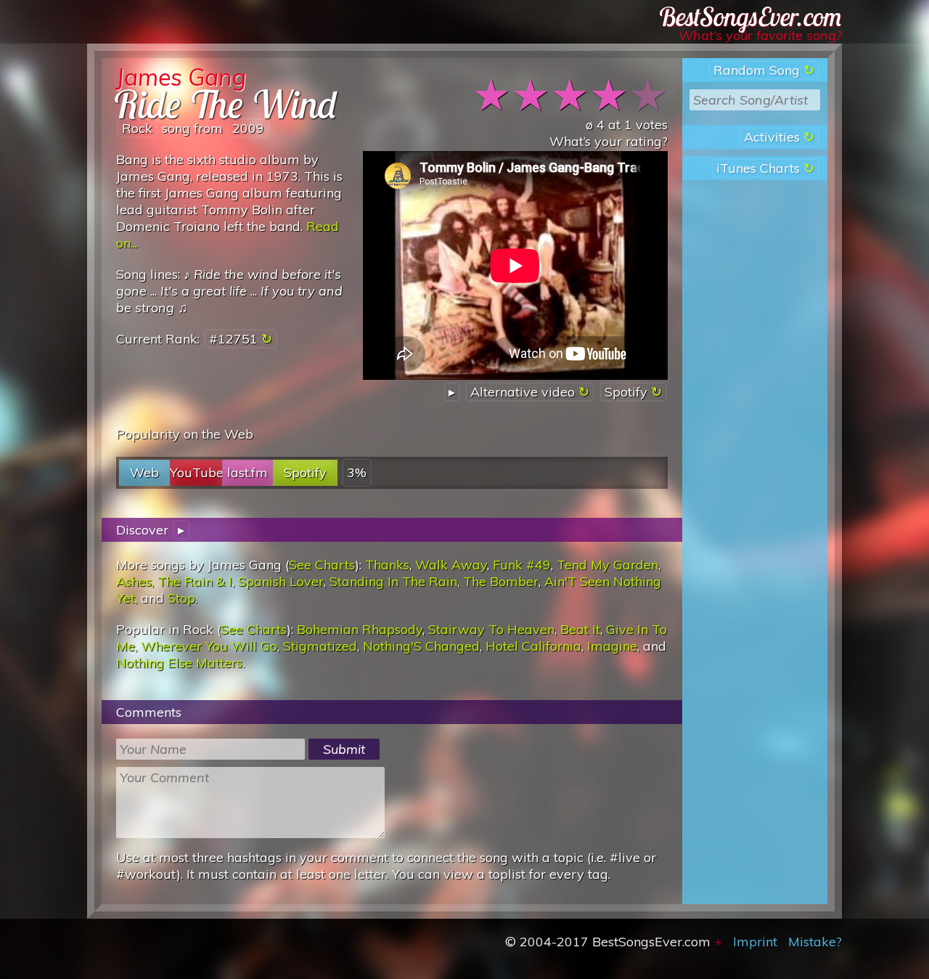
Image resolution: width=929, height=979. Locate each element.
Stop (181, 598)
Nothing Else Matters (179, 662)
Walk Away (451, 564)
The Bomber (501, 581)
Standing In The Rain (393, 581)
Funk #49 (522, 564)
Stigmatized (320, 646)
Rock (137, 128)
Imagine (612, 646)
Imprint (755, 941)
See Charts (322, 564)
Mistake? (815, 941)
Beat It (580, 629)
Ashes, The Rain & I (174, 581)
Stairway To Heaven (491, 629)
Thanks (387, 564)
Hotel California (533, 646)
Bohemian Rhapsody (359, 629)
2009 (248, 128)
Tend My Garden (607, 564)
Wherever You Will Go (209, 646)
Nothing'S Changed (421, 646)
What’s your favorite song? (760, 35)
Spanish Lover (281, 581)
